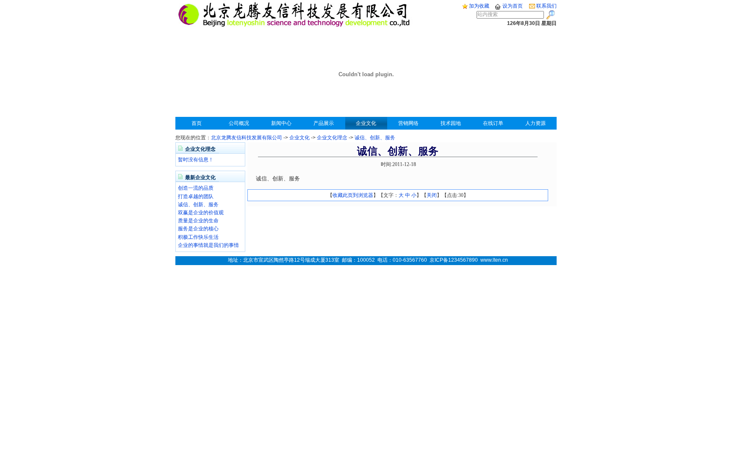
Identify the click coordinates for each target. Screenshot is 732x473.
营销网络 (408, 123)
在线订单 (493, 123)
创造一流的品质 (196, 188)
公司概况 (239, 123)
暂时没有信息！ (196, 160)
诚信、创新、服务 (375, 138)
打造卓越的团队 (196, 196)
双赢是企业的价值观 (201, 213)
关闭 (432, 195)
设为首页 (512, 6)
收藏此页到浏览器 (353, 195)
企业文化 (366, 123)
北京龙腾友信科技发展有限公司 (246, 138)
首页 (196, 123)
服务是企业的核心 (198, 229)
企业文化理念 (332, 138)
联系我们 (546, 6)
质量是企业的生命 (198, 221)
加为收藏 (478, 6)
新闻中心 (281, 123)
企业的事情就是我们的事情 (208, 245)
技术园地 (451, 123)
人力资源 (535, 123)
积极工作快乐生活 (198, 237)
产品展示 (323, 123)
